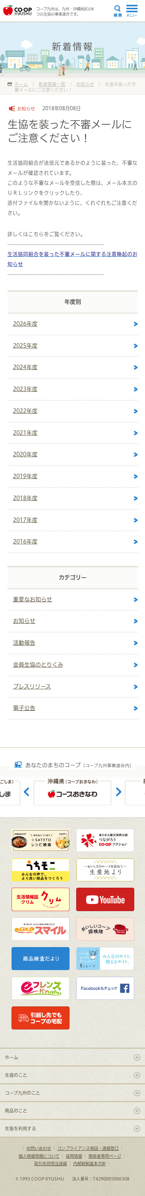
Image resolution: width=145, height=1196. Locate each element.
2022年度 (25, 411)
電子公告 (24, 708)
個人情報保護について (39, 1156)
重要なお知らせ (32, 599)
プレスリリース (32, 686)
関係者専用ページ (104, 1156)
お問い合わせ (38, 1148)
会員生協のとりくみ (38, 664)
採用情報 (74, 1156)
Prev (26, 786)
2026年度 (25, 323)
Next (119, 786)
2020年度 (25, 454)
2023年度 (25, 389)
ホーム (21, 84)
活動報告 (24, 642)
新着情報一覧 (52, 84)
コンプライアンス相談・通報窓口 (88, 1148)
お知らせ (24, 621)
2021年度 (25, 433)
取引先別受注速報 (50, 1164)
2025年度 (25, 345)
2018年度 (25, 498)
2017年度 (25, 520)
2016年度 (25, 541)
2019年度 (25, 476)
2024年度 (25, 367)
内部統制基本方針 (89, 1164)
